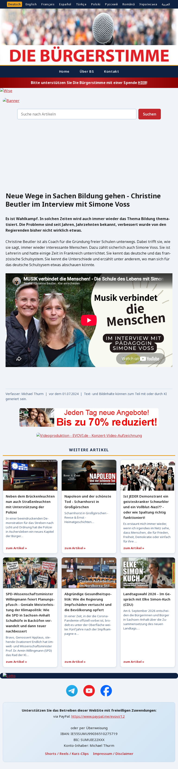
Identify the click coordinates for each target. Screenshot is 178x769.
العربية (166, 4)
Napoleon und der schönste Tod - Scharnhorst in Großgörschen (87, 501)
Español (65, 4)
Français (47, 4)
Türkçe (81, 4)
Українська (148, 4)
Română (128, 4)
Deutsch (14, 4)
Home (64, 71)
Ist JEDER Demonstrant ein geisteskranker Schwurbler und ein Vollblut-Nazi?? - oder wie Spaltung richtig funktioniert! (146, 507)
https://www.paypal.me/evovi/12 (98, 716)
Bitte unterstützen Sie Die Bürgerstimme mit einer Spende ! (89, 82)
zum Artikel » (16, 548)
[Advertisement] (89, 157)
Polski (95, 4)
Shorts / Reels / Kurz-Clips (67, 753)
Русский (111, 4)
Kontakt (111, 71)
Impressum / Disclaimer (113, 753)
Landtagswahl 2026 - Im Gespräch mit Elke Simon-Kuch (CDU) (147, 599)
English (31, 4)
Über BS (87, 71)
